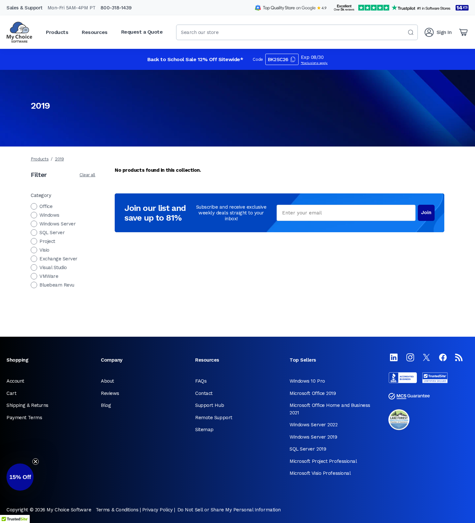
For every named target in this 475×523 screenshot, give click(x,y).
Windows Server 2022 (313, 425)
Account (15, 381)
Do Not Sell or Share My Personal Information (229, 510)
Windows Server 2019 (313, 437)
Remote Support (213, 417)
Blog (106, 405)
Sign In (444, 32)
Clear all (87, 174)
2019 (59, 159)
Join (426, 212)
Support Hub (209, 405)
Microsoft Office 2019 (313, 393)
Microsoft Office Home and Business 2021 (330, 409)
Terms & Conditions (117, 510)
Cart (11, 393)
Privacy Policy (157, 510)
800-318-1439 (116, 8)
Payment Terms (24, 417)
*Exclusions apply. (314, 63)
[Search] (411, 32)
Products (39, 159)
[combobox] (297, 32)
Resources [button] (95, 32)
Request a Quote (142, 32)
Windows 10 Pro (307, 381)
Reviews (110, 393)
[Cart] (463, 32)
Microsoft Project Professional (323, 461)
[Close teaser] (35, 461)
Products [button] (57, 32)
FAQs (200, 381)
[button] (20, 477)
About (107, 381)
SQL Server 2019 (308, 449)
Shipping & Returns (27, 405)
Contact (204, 393)
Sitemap (204, 429)
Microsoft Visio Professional (320, 473)
